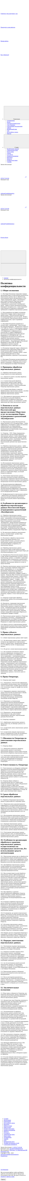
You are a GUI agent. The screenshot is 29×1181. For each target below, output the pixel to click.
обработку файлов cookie (7, 1176)
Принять (3, 1179)
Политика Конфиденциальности (10, 1154)
